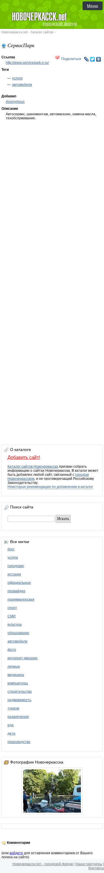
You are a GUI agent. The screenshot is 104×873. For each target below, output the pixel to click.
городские (16, 566)
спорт (12, 608)
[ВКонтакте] (99, 59)
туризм (13, 708)
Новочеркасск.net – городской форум (42, 864)
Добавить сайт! (24, 457)
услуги (17, 78)
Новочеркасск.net (14, 32)
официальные (19, 583)
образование (18, 633)
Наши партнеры (88, 864)
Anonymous (15, 102)
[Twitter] (93, 59)
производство (19, 742)
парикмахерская (21, 599)
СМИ (12, 616)
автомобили (22, 85)
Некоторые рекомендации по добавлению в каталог (50, 487)
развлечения (18, 717)
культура (15, 625)
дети (11, 733)
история (14, 574)
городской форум (60, 23)
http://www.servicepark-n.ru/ (27, 63)
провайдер (16, 591)
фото (12, 650)
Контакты (96, 868)
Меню (92, 5)
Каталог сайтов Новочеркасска (33, 467)
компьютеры (18, 683)
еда (11, 725)
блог (11, 549)
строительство (20, 692)
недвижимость (19, 700)
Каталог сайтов (42, 32)
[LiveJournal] (86, 59)
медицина (16, 675)
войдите (16, 853)
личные (14, 666)
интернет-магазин (23, 658)
